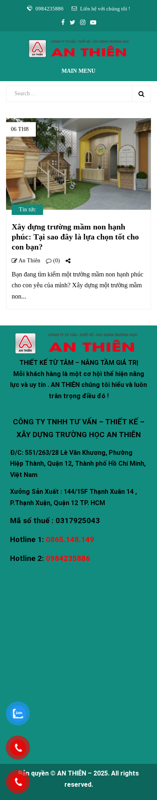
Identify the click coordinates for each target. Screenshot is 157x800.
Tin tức (27, 210)
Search (141, 94)
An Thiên (28, 261)
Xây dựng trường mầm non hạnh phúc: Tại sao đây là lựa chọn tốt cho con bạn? (75, 236)
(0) (56, 261)
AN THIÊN (71, 773)
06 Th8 (20, 129)
